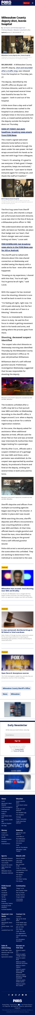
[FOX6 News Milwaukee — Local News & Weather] (6, 3)
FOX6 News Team (21, 925)
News (5, 694)
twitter (12, 994)
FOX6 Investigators (6, 807)
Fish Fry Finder (20, 892)
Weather (19, 799)
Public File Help (20, 931)
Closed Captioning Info (21, 936)
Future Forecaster (21, 819)
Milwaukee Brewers (7, 858)
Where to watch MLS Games (20, 984)
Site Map (4, 825)
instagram (15, 994)
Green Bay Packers (6, 860)
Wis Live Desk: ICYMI (20, 865)
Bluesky (3, 901)
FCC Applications (21, 933)
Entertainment (5, 809)
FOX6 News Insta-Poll (6, 816)
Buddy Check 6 (20, 895)
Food (17, 845)
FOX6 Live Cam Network (20, 809)
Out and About (20, 841)
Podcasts (4, 811)
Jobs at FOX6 (20, 927)
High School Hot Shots (6, 868)
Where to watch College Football (20, 955)
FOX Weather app (21, 812)
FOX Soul (18, 877)
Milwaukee (15, 694)
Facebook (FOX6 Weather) (6, 906)
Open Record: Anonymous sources (15, 673)
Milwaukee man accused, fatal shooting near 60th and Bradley (17, 589)
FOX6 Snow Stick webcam (21, 822)
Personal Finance (6, 839)
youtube (22, 994)
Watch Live (26, 3)
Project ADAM (20, 897)
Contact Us (20, 914)
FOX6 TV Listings (21, 868)
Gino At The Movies (22, 847)
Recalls (3, 837)
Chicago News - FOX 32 (6, 919)
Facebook (4, 892)
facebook (9, 994)
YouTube (4, 890)
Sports (4, 856)
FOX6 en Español (6, 823)
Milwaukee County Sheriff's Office (22, 30)
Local (3, 801)
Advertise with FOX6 (7, 952)
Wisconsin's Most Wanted (6, 804)
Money (4, 830)
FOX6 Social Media (6, 887)
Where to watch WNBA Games (20, 981)
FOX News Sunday (21, 879)
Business (4, 841)
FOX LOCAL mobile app (7, 820)
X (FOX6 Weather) (6, 909)
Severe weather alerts (20, 802)
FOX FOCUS (4, 955)
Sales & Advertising (6, 947)
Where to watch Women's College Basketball (21, 976)
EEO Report (19, 929)
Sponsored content (7, 957)
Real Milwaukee (20, 839)
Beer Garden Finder (21, 890)
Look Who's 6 (20, 836)
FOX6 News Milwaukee (7, 30)
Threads (3, 899)
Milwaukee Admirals (7, 873)
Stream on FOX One (20, 947)
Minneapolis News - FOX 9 (7, 923)
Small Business (5, 843)
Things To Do (20, 888)
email (26, 994)
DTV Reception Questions (20, 940)
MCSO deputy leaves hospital (10, 199)
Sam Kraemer (6, 28)
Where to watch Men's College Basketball (20, 970)
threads (19, 994)
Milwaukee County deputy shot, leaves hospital (15, 55)
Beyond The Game (6, 865)
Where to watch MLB (20, 958)
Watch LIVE (20, 856)
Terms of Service (18, 751)
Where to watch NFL (20, 951)
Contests (18, 916)
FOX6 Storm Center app (21, 805)
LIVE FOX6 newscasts (19, 861)
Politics (3, 814)
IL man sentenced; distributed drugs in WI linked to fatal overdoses (16, 631)
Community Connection (19, 900)
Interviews (19, 843)
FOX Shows (19, 881)
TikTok (3, 897)
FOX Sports (19, 874)
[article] (17, 578)
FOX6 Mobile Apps (21, 922)
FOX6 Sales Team (6, 950)
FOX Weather (20, 815)
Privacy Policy (19, 749)
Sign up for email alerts (21, 919)
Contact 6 (4, 833)
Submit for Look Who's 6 (20, 833)
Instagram (4, 895)
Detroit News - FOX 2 (7, 927)
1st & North (4, 863)
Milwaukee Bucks (6, 871)
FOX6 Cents (4, 835)
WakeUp (19, 830)
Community (20, 886)
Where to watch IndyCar (20, 966)
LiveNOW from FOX (22, 870)
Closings (18, 817)
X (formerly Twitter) (7, 903)
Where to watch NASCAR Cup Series (21, 962)
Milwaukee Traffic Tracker (21, 850)
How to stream (20, 858)
